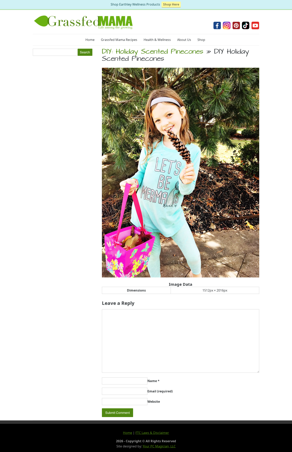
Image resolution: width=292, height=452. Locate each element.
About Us (184, 40)
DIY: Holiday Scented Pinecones (152, 52)
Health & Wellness (157, 40)
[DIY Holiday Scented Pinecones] (180, 276)
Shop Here (171, 4)
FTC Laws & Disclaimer (152, 433)
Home (90, 40)
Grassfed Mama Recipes (119, 40)
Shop (201, 40)
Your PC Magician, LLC (159, 446)
